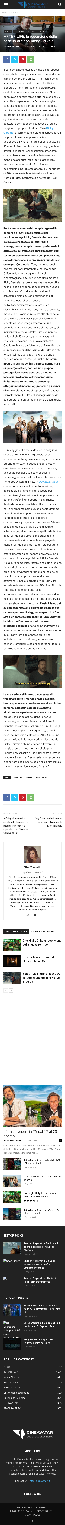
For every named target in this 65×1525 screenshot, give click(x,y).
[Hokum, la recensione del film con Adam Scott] (12, 961)
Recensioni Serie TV (36, 31)
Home (5, 12)
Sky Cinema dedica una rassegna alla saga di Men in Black (48, 822)
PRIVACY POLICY (44, 1511)
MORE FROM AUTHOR (43, 931)
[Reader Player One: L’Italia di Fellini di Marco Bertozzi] (12, 1283)
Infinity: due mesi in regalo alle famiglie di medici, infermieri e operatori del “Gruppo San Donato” (15, 826)
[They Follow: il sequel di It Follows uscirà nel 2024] (12, 1344)
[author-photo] (32, 862)
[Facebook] (6, 59)
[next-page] (11, 990)
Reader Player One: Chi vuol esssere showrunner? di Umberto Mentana (39, 1264)
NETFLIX (15, 12)
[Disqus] (32, 1041)
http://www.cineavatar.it (32, 872)
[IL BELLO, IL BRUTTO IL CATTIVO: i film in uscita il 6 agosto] (12, 1214)
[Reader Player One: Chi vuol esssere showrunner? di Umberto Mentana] (12, 1265)
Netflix (29, 777)
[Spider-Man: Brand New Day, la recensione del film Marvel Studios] (12, 978)
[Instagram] (29, 915)
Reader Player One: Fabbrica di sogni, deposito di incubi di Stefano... (41, 1247)
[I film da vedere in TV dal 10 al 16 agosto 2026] (12, 1181)
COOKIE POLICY (32, 1514)
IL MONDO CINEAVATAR (21, 1511)
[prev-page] (5, 990)
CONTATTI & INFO (24, 1507)
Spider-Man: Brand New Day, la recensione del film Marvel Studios (41, 977)
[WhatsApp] (30, 59)
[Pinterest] (22, 59)
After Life (18, 777)
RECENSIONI (19, 31)
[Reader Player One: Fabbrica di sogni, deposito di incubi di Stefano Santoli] (12, 1248)
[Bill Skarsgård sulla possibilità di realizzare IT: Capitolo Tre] (12, 1330)
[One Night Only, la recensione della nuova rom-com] (12, 945)
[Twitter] (14, 59)
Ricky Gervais (41, 777)
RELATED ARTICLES (16, 931)
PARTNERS (41, 1507)
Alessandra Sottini (12, 1140)
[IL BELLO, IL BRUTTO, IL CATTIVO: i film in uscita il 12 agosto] (12, 1164)
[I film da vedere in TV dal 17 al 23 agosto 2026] (32, 1106)
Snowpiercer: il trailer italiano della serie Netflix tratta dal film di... (42, 1309)
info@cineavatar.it (39, 1481)
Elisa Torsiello (13, 46)
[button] (5, 4)
